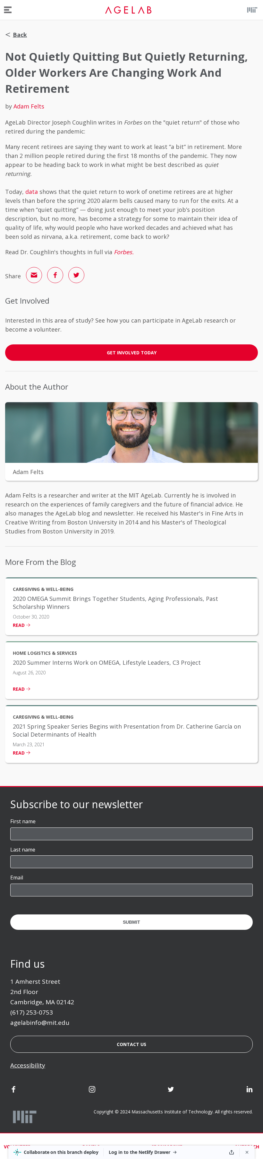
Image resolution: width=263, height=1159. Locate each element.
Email (16, 877)
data (31, 191)
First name (23, 821)
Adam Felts (28, 106)
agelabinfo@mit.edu (39, 1022)
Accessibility (27, 1065)
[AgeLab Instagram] (92, 1090)
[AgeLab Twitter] (171, 1090)
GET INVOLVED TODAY (132, 353)
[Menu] (7, 10)
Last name (22, 849)
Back (20, 35)
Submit (131, 922)
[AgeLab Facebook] (13, 1090)
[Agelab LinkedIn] (249, 1090)
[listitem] (131, 606)
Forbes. (124, 252)
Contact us (131, 1044)
